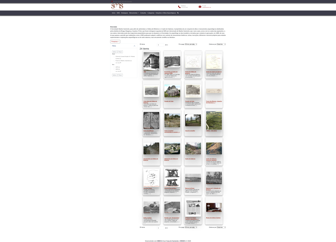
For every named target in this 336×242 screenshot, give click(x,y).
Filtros (114, 46)
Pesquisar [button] (114, 41)
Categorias (151, 13)
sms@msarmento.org (206, 7)
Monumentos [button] (133, 13)
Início (113, 13)
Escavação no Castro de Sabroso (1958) (170, 72)
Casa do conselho (190, 130)
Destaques (124, 13)
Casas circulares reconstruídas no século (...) (172, 131)
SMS (118, 13)
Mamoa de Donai (189, 188)
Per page (181, 44)
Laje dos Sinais (148, 188)
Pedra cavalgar (148, 217)
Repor (120, 52)
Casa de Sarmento (172, 241)
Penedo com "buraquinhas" (171, 217)
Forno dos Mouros (149, 130)
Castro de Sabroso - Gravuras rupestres (211, 159)
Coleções (143, 13)
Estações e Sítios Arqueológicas (166, 13)
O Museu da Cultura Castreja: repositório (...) (191, 218)
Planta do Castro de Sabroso (214, 71)
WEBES (182, 241)
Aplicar (115, 52)
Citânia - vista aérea (211, 130)
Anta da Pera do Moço (170, 188)
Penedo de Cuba (168, 101)
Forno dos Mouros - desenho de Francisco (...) (214, 102)
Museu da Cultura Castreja (213, 217)
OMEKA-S (160, 241)
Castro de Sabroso (190, 158)
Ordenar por (212, 44)
